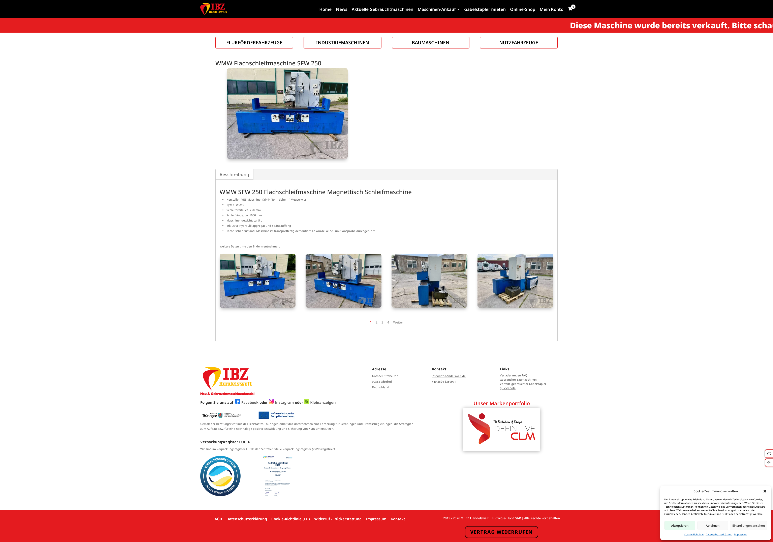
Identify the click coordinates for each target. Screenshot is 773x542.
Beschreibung (234, 174)
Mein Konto (551, 9)
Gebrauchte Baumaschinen (518, 379)
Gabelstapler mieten (485, 9)
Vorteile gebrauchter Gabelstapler (523, 384)
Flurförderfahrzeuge (254, 42)
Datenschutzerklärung (719, 534)
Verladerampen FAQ (513, 375)
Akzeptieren (679, 525)
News (341, 9)
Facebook (249, 402)
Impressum (740, 534)
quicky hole (508, 388)
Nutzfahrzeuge (518, 42)
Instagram (284, 402)
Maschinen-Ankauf (437, 9)
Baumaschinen (430, 42)
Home (325, 9)
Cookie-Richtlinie (694, 534)
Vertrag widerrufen (501, 532)
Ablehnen (712, 525)
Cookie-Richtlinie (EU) (290, 518)
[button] (765, 491)
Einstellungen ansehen (748, 525)
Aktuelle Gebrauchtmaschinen (382, 9)
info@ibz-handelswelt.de (449, 376)
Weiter (398, 322)
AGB (218, 518)
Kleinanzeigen (322, 402)
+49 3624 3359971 (444, 381)
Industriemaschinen (342, 42)
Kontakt (398, 518)
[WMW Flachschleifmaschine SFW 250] (258, 306)
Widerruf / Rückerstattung (338, 518)
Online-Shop (522, 9)
